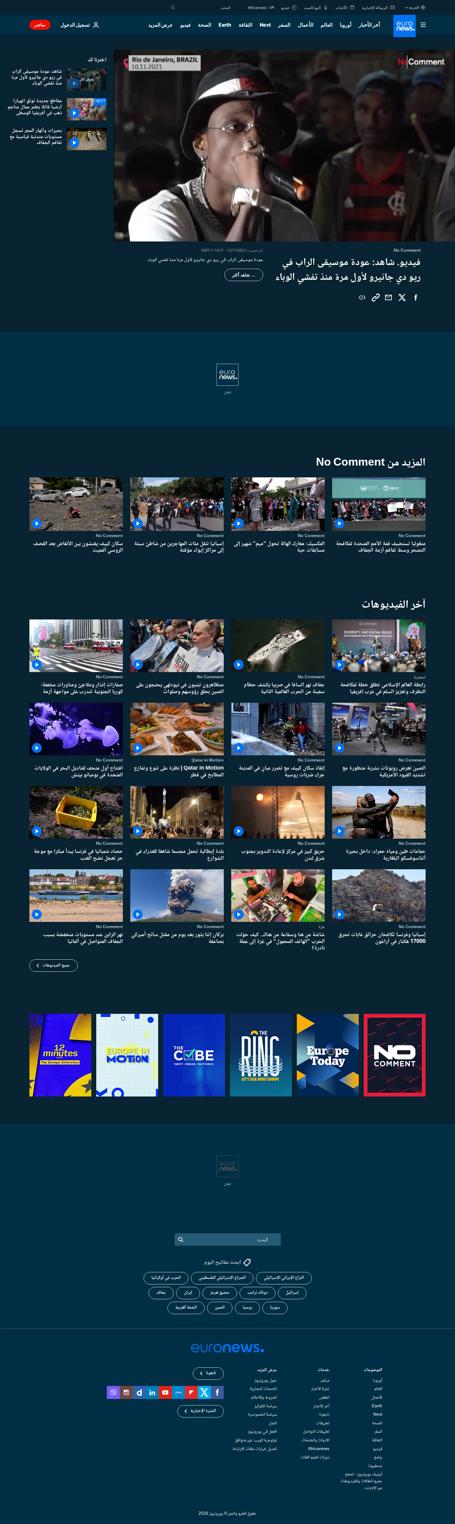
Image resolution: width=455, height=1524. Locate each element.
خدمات (323, 1370)
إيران (188, 1292)
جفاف (161, 1292)
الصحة (204, 25)
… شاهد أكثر (243, 274)
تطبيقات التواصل (316, 1431)
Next (265, 25)
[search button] (173, 7)
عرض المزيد (267, 1370)
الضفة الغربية (186, 1307)
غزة (321, 926)
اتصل (273, 1423)
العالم (326, 25)
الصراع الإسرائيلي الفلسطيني (222, 1278)
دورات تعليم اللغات (315, 1457)
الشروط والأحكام (264, 1397)
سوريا (275, 1307)
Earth (225, 25)
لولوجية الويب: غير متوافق (256, 1440)
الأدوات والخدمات (315, 1440)
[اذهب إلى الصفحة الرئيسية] (404, 26)
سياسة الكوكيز (265, 1406)
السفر (284, 25)
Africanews (318, 1448)
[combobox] (204, 7)
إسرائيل (292, 1292)
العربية (414, 7)
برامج (378, 1457)
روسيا (247, 1307)
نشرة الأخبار (320, 1389)
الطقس (324, 1397)
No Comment (412, 535)
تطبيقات (322, 1423)
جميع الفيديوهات (56, 965)
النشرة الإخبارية (203, 1411)
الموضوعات (373, 1370)
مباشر (40, 24)
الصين (220, 1307)
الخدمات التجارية (263, 1389)
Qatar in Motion (208, 760)
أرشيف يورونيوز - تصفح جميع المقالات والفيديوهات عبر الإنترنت (361, 1481)
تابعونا (324, 1414)
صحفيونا (375, 1466)
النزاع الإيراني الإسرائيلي (284, 1278)
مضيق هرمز (219, 1292)
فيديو (185, 25)
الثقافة (245, 25)
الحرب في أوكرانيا (166, 1278)
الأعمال (305, 25)
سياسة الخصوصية (262, 1414)
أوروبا (345, 25)
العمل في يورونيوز (262, 1431)
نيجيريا (420, 677)
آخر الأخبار (369, 25)
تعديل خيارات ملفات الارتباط (254, 1448)
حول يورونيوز (265, 1380)
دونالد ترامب (257, 1292)
